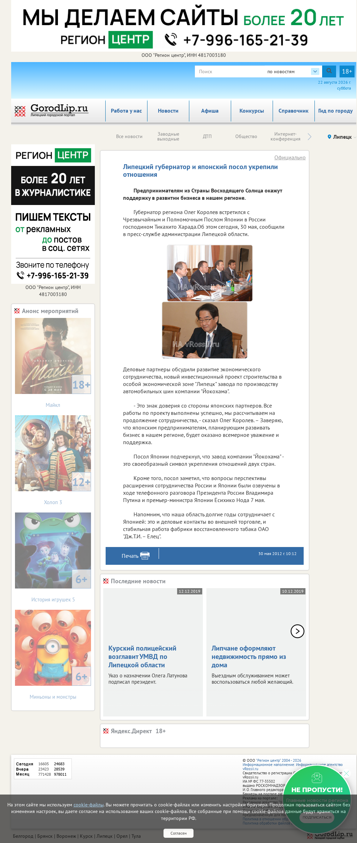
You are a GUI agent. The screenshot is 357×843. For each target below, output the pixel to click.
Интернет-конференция (286, 136)
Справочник (294, 110)
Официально (290, 157)
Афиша (210, 110)
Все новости (129, 136)
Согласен (178, 833)
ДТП (207, 136)
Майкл (68, 392)
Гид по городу (335, 110)
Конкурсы (252, 110)
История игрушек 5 (59, 587)
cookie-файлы (89, 805)
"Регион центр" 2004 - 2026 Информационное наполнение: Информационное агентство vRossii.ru (293, 764)
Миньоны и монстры (59, 684)
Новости (168, 110)
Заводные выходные (168, 136)
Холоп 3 (67, 490)
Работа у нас (126, 110)
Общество (246, 136)
